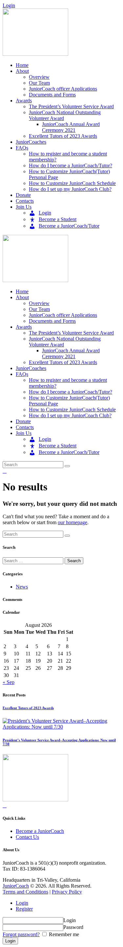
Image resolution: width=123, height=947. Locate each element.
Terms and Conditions (25, 892)
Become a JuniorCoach (40, 831)
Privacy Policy (67, 892)
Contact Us (27, 837)
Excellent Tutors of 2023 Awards (28, 708)
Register (24, 909)
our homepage (72, 522)
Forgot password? (21, 934)
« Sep (8, 682)
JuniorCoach (16, 886)
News (22, 586)
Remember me (63, 934)
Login (22, 903)
